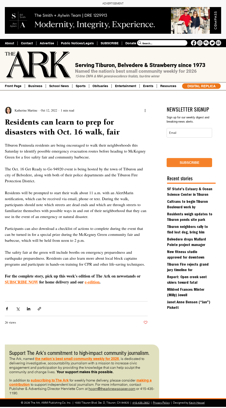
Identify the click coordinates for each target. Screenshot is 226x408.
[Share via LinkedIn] (28, 309)
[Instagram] (200, 43)
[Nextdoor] (206, 43)
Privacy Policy (161, 402)
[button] (168, 86)
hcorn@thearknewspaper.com (112, 388)
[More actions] (145, 110)
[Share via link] (39, 309)
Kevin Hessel (197, 402)
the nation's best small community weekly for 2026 (77, 359)
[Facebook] (193, 43)
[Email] (218, 43)
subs (35, 380)
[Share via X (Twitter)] (18, 309)
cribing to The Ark (54, 380)
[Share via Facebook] (7, 309)
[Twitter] (212, 43)
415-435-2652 (141, 402)
